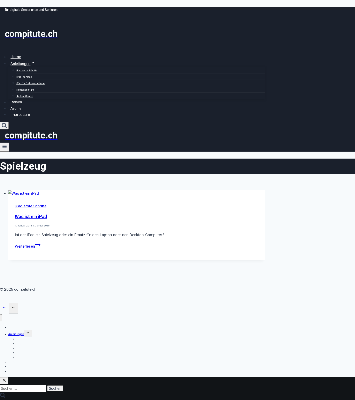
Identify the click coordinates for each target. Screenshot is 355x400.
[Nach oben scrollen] (4, 308)
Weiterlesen (27, 246)
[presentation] (136, 193)
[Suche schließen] (4, 380)
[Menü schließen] (1, 317)
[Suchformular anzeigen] (4, 125)
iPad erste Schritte (26, 70)
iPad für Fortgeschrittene (30, 83)
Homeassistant (25, 89)
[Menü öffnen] (4, 147)
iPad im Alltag (24, 76)
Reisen (16, 102)
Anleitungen (16, 334)
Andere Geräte (24, 96)
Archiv (15, 108)
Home (15, 57)
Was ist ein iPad (31, 216)
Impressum (20, 114)
